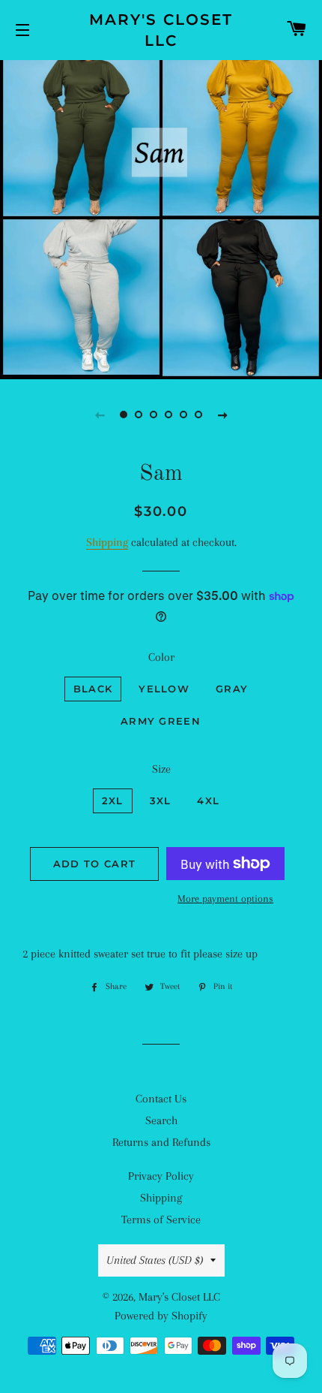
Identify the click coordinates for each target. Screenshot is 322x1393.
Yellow (164, 689)
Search (161, 1120)
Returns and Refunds (161, 1142)
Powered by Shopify (161, 1315)
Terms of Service (161, 1219)
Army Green (161, 721)
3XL (160, 800)
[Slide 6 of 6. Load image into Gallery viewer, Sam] (198, 414)
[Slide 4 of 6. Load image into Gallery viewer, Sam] (168, 414)
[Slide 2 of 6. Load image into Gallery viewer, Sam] (138, 414)
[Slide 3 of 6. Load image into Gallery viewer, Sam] (153, 414)
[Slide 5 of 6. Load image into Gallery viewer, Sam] (183, 414)
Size (161, 769)
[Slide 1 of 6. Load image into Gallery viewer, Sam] (123, 414)
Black (93, 689)
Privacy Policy (161, 1176)
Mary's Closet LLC (161, 30)
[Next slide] (222, 414)
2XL (113, 800)
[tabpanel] (161, 217)
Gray (232, 689)
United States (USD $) (154, 1260)
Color (161, 657)
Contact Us (161, 1098)
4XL (208, 800)
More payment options (225, 898)
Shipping (107, 542)
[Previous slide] (99, 414)
